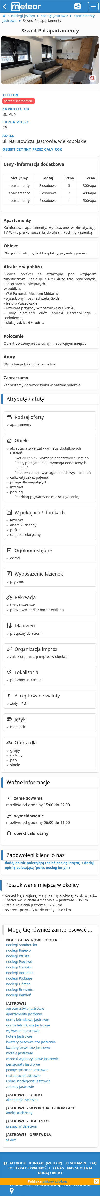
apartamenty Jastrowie (24, 1014)
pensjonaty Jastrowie (23, 1064)
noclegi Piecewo (19, 961)
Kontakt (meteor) (45, 1163)
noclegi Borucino (19, 972)
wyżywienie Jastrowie (23, 1030)
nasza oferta (79, 1168)
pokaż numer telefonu (18, 101)
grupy (11, 1139)
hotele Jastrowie (19, 1036)
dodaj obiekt (50, 1173)
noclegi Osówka (19, 967)
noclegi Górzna (18, 984)
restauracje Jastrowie (23, 1075)
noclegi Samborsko (21, 944)
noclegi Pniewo (18, 950)
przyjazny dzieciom (21, 1126)
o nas (58, 1168)
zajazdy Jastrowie (20, 1086)
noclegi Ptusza (18, 956)
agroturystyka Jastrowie (25, 1008)
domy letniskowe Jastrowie (27, 1019)
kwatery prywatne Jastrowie (28, 1047)
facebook (16, 1163)
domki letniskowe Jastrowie (28, 1025)
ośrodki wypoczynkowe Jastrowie (32, 1058)
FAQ (93, 1163)
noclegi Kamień (18, 995)
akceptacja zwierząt (22, 1099)
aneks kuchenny (19, 1113)
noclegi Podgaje (19, 978)
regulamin (76, 1163)
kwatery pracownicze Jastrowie (31, 1042)
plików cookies (55, 1181)
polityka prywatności (29, 1168)
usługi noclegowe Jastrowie (28, 1081)
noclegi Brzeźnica (20, 989)
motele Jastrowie (19, 1053)
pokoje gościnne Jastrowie (27, 1070)
